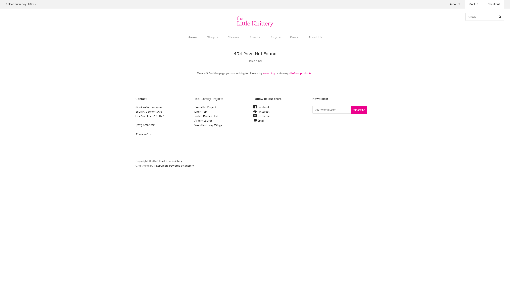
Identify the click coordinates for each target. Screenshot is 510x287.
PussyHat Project (205, 107)
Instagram (264, 116)
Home (192, 37)
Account (454, 4)
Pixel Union (161, 165)
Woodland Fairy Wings (208, 125)
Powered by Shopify (181, 165)
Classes (233, 37)
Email (261, 120)
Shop (211, 37)
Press (294, 37)
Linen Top (200, 111)
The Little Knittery (170, 161)
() (474, 4)
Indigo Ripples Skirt (206, 116)
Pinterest (264, 111)
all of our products (300, 73)
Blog (274, 37)
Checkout (493, 4)
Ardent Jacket (203, 120)
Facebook (264, 107)
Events (255, 37)
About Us (315, 37)
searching (269, 73)
